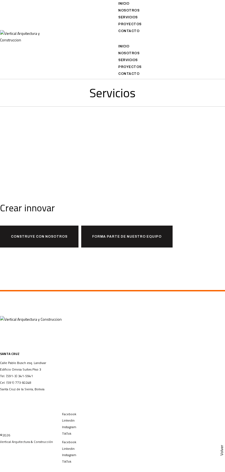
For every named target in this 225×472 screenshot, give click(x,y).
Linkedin (68, 420)
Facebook (69, 414)
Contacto (128, 31)
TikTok (66, 433)
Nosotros (128, 10)
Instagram (69, 427)
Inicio (123, 3)
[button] (169, 39)
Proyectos (130, 24)
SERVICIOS (128, 17)
